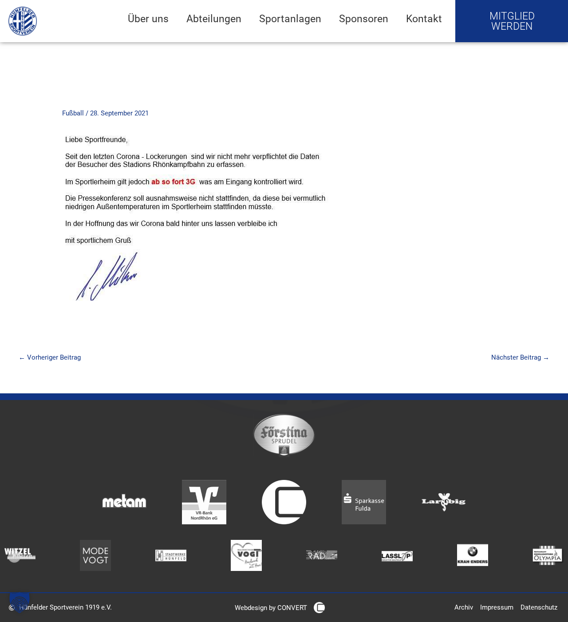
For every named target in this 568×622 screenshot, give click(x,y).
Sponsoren (363, 18)
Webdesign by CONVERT (271, 608)
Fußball (73, 113)
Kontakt (424, 18)
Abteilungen (213, 18)
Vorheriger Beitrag (50, 357)
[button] (19, 602)
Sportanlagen (290, 18)
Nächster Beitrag (520, 357)
